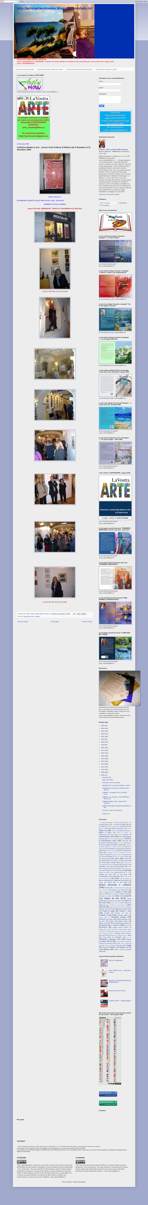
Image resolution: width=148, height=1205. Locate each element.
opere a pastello (114, 894)
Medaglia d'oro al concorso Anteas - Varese (116, 785)
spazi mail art (107, 941)
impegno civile (124, 868)
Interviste (112, 870)
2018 (103, 747)
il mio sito (114, 868)
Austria (113, 830)
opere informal (120, 905)
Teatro (122, 943)
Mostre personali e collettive (32, 616)
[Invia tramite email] (78, 614)
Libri (112, 878)
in (130, 868)
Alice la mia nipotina (113, 826)
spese (117, 941)
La (126, 872)
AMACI (129, 826)
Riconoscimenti (123, 923)
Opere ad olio (111, 898)
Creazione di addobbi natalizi (113, 845)
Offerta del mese (119, 887)
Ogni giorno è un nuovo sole (118, 890)
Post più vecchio (87, 621)
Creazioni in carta (112, 852)
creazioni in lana (124, 852)
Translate (106, 205)
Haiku (123, 864)
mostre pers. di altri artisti (117, 882)
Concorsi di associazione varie (115, 840)
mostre (101, 882)
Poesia (129, 909)
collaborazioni (103, 834)
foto (105, 858)
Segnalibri (118, 937)
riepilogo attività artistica (120, 927)
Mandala (126, 880)
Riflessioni (113, 935)
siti (127, 937)
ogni (105, 889)
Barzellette (120, 830)
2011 (103, 767)
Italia (126, 870)
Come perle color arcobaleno (119, 834)
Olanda (100, 892)
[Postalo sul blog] (79, 614)
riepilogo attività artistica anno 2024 (116, 931)
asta (128, 828)
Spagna (128, 939)
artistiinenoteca (119, 828)
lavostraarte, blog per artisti (106, 69)
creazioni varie (127, 854)
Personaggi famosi (117, 909)
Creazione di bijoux (116, 846)
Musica (107, 887)
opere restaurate (114, 907)
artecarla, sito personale (25, 69)
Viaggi (129, 945)
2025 (103, 728)
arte (102, 828)
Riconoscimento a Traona (117, 990)
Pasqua (122, 907)
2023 (103, 734)
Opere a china (121, 892)
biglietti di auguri (105, 832)
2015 (103, 756)
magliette (127, 878)
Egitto (110, 856)
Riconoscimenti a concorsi (109, 925)
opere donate (114, 902)
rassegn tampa (103, 917)
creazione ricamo (110, 850)
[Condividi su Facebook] (83, 614)
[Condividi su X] (81, 614)
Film (126, 856)
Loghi (121, 878)
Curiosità (103, 856)
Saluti (129, 935)
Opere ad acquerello (123, 896)
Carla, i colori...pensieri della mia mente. (114, 149)
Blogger (83, 1182)
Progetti (106, 913)
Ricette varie (103, 923)
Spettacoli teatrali (125, 941)
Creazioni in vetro (116, 854)
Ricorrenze (103, 927)
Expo (116, 856)
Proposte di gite (105, 915)
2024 (103, 731)
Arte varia (108, 828)
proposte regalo (122, 915)
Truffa (106, 945)
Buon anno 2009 (107, 780)
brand (118, 832)
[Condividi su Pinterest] (85, 614)
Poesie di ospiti (108, 911)
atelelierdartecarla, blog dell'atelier (79, 69)
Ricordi (127, 925)
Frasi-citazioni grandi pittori (111, 862)
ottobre (105, 814)
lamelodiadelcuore (104, 876)
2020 (103, 742)
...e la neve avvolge (119, 824)
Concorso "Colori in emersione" (112, 810)
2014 (103, 758)
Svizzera (101, 943)
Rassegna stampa (118, 917)
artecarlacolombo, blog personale (50, 69)
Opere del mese (115, 901)
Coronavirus (110, 842)
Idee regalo (120, 866)
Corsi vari (119, 842)
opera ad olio (109, 892)
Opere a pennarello (125, 894)
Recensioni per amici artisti (108, 919)
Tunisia (112, 945)
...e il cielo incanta (104, 822)
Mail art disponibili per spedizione (110, 880)
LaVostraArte (116, 876)
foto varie (115, 858)
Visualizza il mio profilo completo (109, 194)
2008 (103, 775)
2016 (103, 753)
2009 (103, 772)
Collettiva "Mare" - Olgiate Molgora (120, 1000)
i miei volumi (109, 866)
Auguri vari (103, 831)
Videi (104, 947)
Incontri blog (104, 870)
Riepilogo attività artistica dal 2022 (107, 929)
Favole (121, 856)
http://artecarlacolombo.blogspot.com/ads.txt (54, 8)
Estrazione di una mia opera (111, 782)
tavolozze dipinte (112, 943)
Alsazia (122, 826)
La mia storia (122, 874)
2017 (103, 750)
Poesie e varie (125, 911)
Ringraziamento (121, 935)
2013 (103, 761)
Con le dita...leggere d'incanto (115, 838)
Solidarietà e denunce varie (110, 939)
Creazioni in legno (104, 854)
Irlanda (120, 870)
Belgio (127, 830)
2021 (103, 739)
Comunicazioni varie (106, 836)
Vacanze (120, 945)
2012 (103, 764)
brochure (126, 832)
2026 (103, 725)
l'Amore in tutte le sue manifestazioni (111, 872)
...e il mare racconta (118, 822)
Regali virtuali (122, 921)
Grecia (116, 864)
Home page (55, 621)
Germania (126, 862)
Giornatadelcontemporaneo (105, 864)
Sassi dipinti (107, 937)
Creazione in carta (114, 848)
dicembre (106, 777)
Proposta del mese (121, 913)
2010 (103, 769)
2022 (103, 736)
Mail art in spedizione (115, 960)
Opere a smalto (106, 896)
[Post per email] (73, 614)
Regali (111, 921)
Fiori (100, 858)
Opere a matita (103, 894)
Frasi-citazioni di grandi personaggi (120, 860)
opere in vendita (110, 905)
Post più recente (22, 621)
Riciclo (113, 923)
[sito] (108, 1096)
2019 (103, 745)
